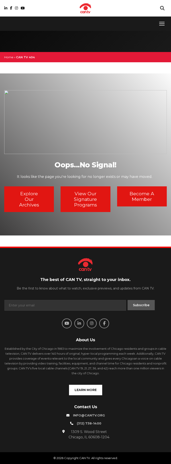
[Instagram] (16, 8)
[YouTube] (23, 8)
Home (8, 57)
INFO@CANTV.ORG (89, 415)
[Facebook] (11, 8)
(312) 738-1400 (89, 423)
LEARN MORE (86, 390)
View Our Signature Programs (85, 199)
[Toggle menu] (162, 24)
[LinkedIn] (5, 8)
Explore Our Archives (29, 199)
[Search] (162, 8)
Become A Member (142, 196)
